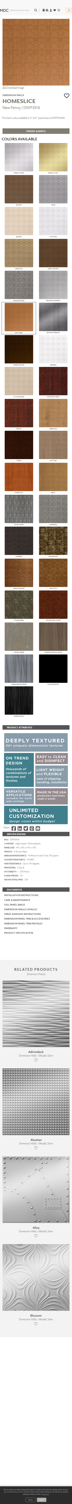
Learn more (45, 1494)
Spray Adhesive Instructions (22, 914)
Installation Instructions (21, 895)
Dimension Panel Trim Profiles (23, 923)
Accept (42, 1500)
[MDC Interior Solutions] (14, 10)
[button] (66, 95)
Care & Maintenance (17, 900)
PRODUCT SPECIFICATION (18, 932)
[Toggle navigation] (69, 10)
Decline (30, 1500)
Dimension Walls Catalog (20, 909)
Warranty (11, 928)
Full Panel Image (14, 904)
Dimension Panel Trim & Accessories (27, 918)
